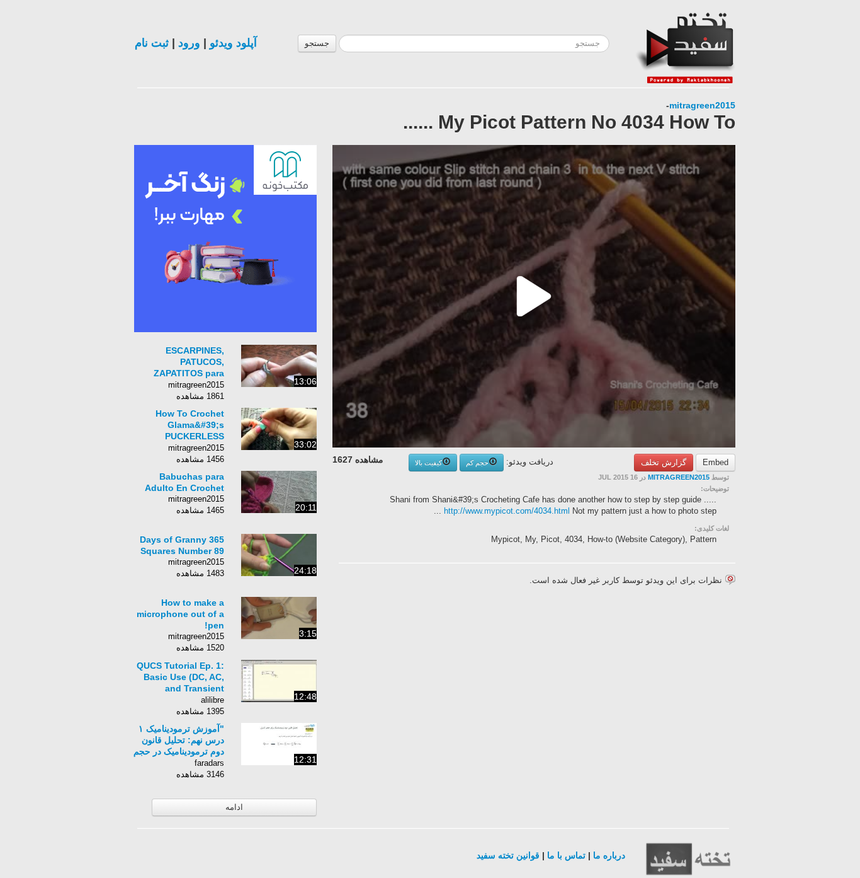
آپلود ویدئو (233, 43)
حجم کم (477, 462)
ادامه (234, 807)
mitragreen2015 (702, 105)
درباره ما (609, 855)
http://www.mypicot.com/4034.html (507, 511)
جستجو (317, 43)
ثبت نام (152, 43)
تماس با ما (566, 855)
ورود (189, 43)
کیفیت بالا (428, 462)
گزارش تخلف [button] (663, 462)
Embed (715, 462)
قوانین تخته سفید (508, 855)
